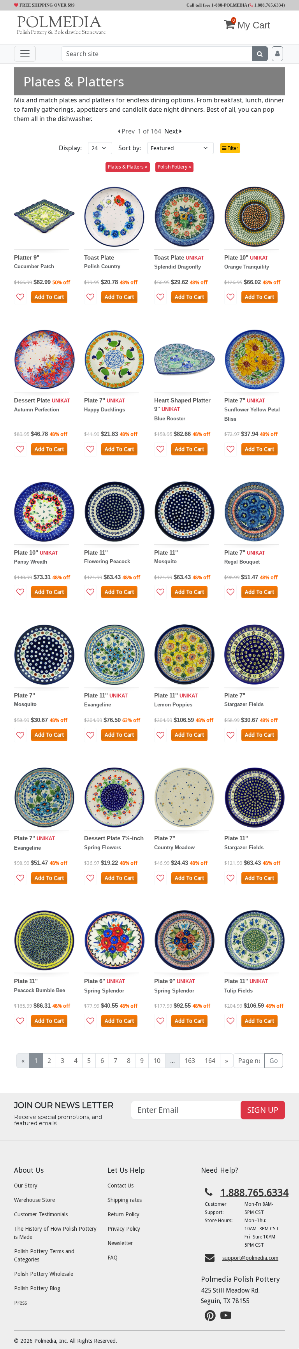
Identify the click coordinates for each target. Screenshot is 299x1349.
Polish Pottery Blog (37, 1288)
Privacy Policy (123, 1229)
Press (20, 1303)
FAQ (112, 1257)
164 (210, 1060)
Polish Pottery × (174, 166)
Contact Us (120, 1185)
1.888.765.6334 (268, 5)
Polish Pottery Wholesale (43, 1274)
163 (190, 1060)
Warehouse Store (34, 1200)
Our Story (25, 1185)
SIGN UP (262, 1110)
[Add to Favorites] (20, 297)
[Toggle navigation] (25, 53)
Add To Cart (49, 297)
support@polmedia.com (250, 1258)
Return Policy (123, 1214)
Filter (232, 148)
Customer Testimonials (41, 1214)
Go (273, 1060)
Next (171, 131)
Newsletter (120, 1243)
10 (156, 1060)
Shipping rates (124, 1200)
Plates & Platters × (128, 166)
